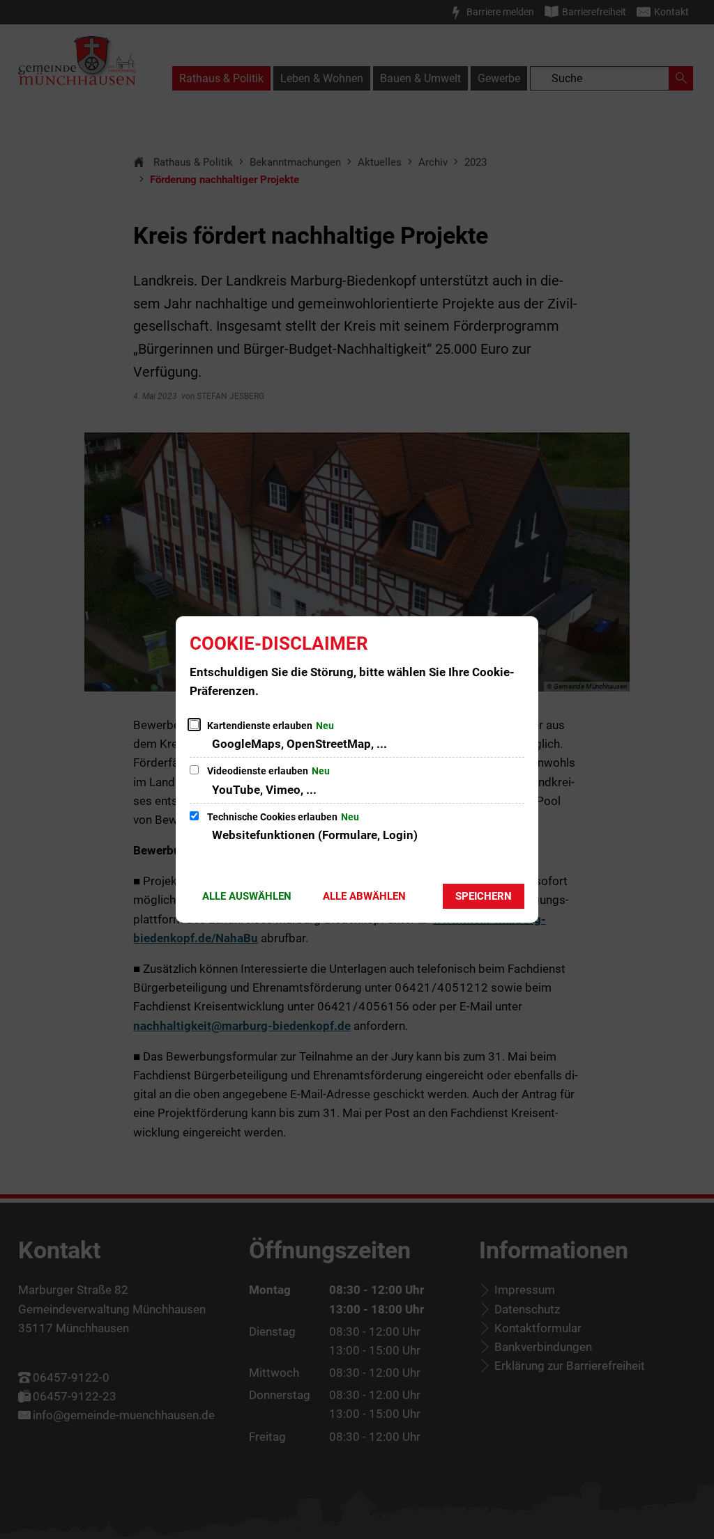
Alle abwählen (364, 896)
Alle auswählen (246, 896)
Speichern (483, 896)
